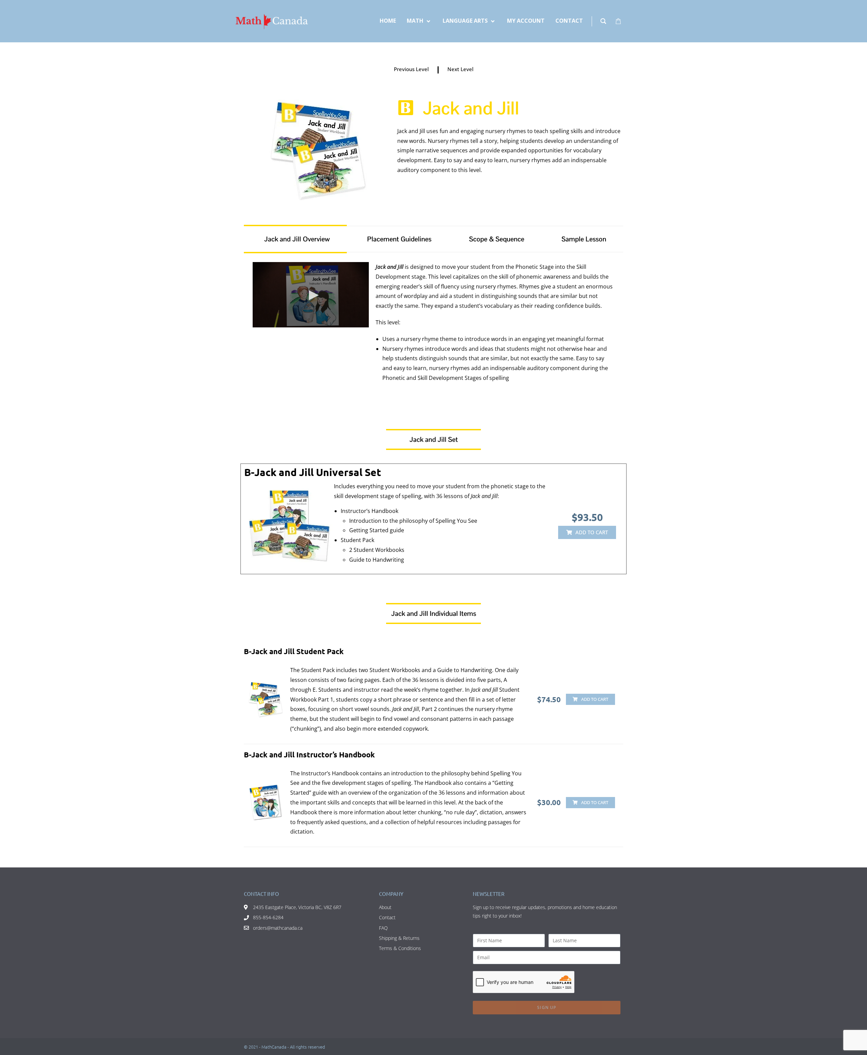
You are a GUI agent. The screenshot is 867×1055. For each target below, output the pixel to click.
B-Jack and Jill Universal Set (312, 472)
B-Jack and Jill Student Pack (294, 651)
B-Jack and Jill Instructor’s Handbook (309, 754)
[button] (587, 532)
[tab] (295, 239)
